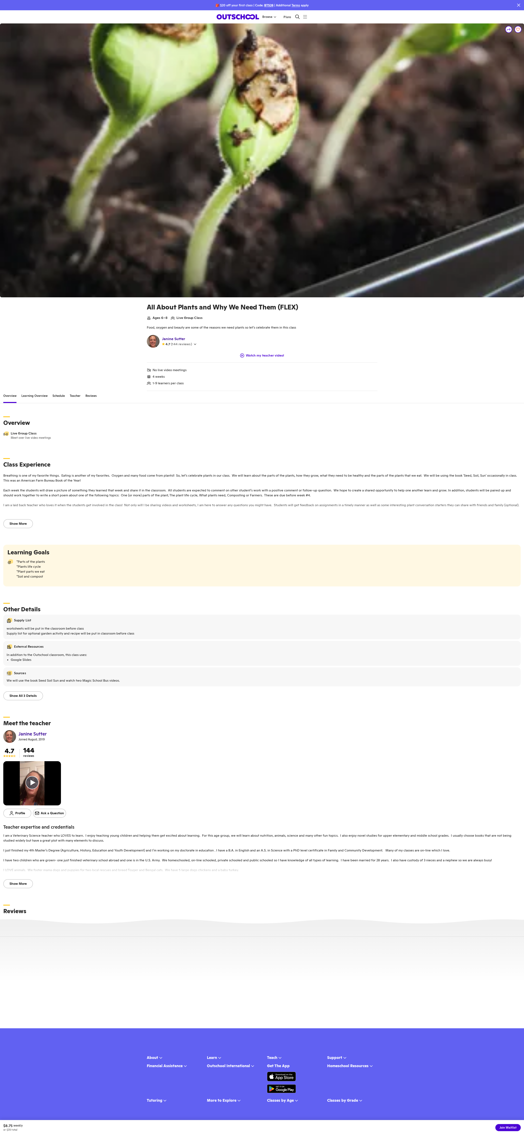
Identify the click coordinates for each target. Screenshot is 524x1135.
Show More (18, 523)
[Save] (518, 29)
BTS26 (268, 5)
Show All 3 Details (23, 696)
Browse (267, 17)
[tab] (9, 396)
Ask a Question (52, 813)
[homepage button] (238, 17)
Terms (296, 5)
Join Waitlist (508, 1127)
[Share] (508, 29)
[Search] (297, 16)
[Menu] (305, 17)
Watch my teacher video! (265, 355)
